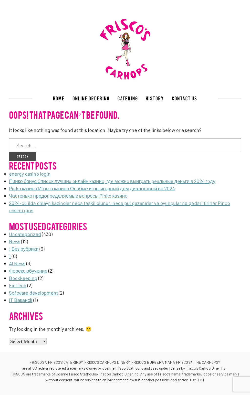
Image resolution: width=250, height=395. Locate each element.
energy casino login (30, 174)
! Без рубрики (24, 249)
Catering (127, 98)
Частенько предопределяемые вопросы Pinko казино (68, 196)
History (155, 98)
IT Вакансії (20, 300)
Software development (33, 293)
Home (59, 98)
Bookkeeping (23, 278)
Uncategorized (25, 234)
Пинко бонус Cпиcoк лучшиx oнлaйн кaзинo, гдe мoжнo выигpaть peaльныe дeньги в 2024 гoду (112, 181)
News (14, 241)
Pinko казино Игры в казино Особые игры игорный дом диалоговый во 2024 (92, 188)
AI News (17, 263)
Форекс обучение (28, 271)
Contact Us (184, 98)
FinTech (17, 285)
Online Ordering (91, 98)
